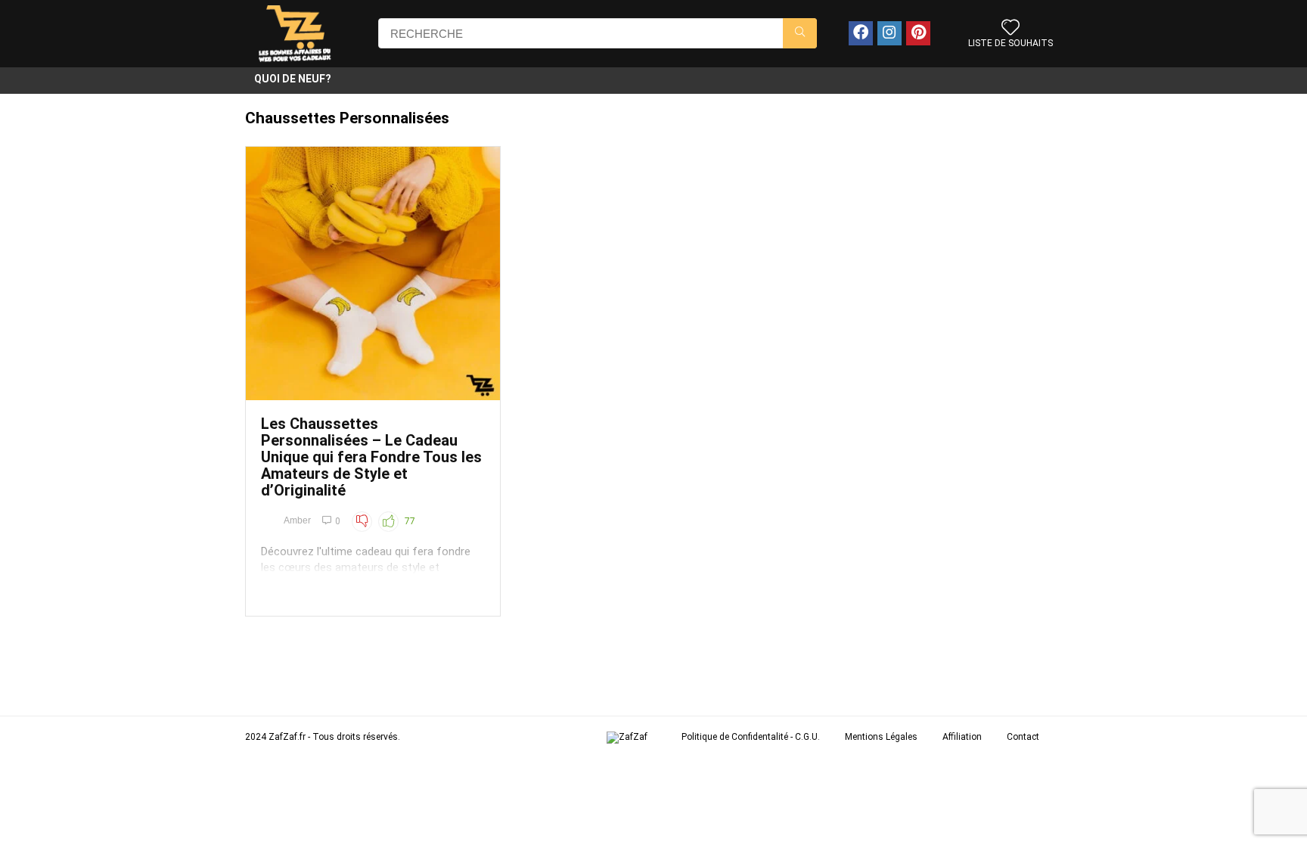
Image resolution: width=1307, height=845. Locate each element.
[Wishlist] (1010, 28)
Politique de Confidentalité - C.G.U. (750, 737)
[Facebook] (861, 33)
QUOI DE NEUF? (292, 79)
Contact (1023, 737)
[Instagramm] (889, 33)
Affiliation (962, 737)
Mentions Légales (881, 737)
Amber (297, 520)
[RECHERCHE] (800, 33)
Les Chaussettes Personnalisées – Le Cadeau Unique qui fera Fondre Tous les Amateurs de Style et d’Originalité (371, 457)
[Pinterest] (918, 33)
